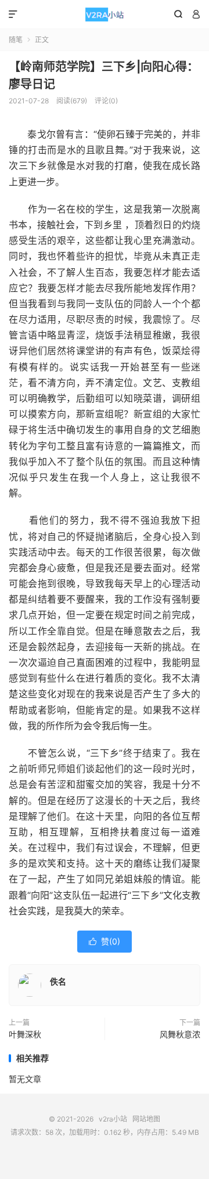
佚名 (58, 981)
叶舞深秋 (25, 1034)
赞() (104, 941)
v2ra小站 (104, 14)
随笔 (16, 39)
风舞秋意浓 (180, 1034)
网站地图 (146, 1119)
